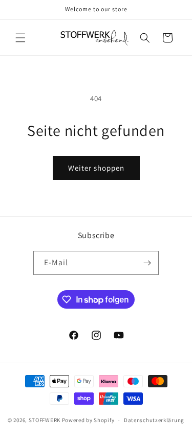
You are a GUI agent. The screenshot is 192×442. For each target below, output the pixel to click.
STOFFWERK (44, 420)
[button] (20, 38)
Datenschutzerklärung (154, 420)
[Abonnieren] (147, 263)
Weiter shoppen (96, 168)
